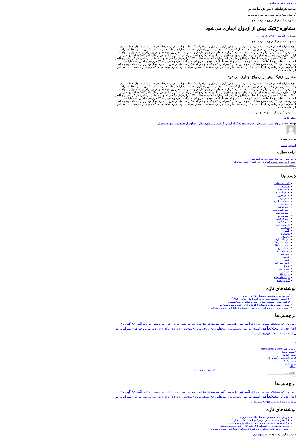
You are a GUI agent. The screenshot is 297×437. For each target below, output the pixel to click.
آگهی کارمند (147, 324)
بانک (287, 230)
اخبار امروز (284, 195)
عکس (287, 260)
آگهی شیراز (206, 324)
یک (252, 333)
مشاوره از (191, 123)
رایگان (292, 366)
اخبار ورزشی (283, 224)
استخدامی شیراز (234, 329)
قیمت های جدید (282, 277)
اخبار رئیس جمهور (280, 210)
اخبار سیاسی (283, 215)
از (281, 328)
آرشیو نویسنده (288, 145)
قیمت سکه (284, 271)
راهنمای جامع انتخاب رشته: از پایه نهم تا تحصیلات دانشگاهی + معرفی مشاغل (250, 307)
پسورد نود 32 (289, 354)
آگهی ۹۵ (126, 323)
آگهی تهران (243, 323)
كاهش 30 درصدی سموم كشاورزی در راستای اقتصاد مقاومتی (264, 162)
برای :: (165, 328)
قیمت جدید (284, 268)
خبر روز (286, 236)
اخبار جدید (289, 328)
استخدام (285, 227)
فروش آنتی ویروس (205, 369)
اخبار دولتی (284, 207)
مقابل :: (273, 333)
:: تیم (293, 324)
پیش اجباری (261, 123)
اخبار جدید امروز (281, 201)
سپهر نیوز (285, 254)
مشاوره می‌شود (177, 123)
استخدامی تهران (250, 328)
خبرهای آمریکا (282, 245)
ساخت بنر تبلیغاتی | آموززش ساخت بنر (272, 8)
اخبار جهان (284, 204)
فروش (286, 265)
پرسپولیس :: (258, 333)
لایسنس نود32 (289, 351)
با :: (176, 328)
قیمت (279, 334)
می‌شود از (163, 123)
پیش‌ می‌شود (248, 123)
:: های (288, 324)
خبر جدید (260, 35)
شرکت (286, 257)
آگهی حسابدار (231, 324)
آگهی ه (168, 324)
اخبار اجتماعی (282, 189)
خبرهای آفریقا (282, 242)
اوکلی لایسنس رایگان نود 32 (281, 357)
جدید (149, 329)
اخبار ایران (284, 198)
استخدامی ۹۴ (219, 328)
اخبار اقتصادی (282, 192)
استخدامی (270, 328)
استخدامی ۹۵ (202, 328)
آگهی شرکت (218, 323)
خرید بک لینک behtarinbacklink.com (278, 349)
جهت (145, 329)
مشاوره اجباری (205, 123)
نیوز (267, 333)
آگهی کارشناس (159, 324)
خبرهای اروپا (283, 248)
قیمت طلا (285, 274)
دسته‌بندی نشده (282, 251)
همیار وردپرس (259, 434)
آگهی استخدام (279, 324)
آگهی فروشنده (197, 324)
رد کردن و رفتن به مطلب (283, 2)
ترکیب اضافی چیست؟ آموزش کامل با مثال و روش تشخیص (259, 301)
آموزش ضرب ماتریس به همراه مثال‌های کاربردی (264, 296)
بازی (171, 329)
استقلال (189, 329)
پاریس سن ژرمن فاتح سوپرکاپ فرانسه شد (274, 159)
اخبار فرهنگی (283, 218)
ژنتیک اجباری (234, 123)
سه (289, 333)
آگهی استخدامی (282, 183)
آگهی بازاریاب (255, 324)
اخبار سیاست (283, 212)
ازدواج (278, 123)
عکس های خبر (282, 262)
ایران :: (182, 328)
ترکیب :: (154, 329)
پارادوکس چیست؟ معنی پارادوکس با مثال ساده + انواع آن (260, 299)
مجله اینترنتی (289, 118)
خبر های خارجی (281, 239)
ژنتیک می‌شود (220, 123)
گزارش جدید (283, 280)
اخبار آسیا (285, 186)
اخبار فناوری (283, 221)
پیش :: (271, 123)
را (292, 333)
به (159, 328)
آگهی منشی (186, 324)
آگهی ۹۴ (137, 323)
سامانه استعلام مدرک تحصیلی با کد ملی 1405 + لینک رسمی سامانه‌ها (255, 304)
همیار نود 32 (290, 360)
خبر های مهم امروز (130, 328)
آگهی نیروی (175, 324)
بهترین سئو (290, 363)
